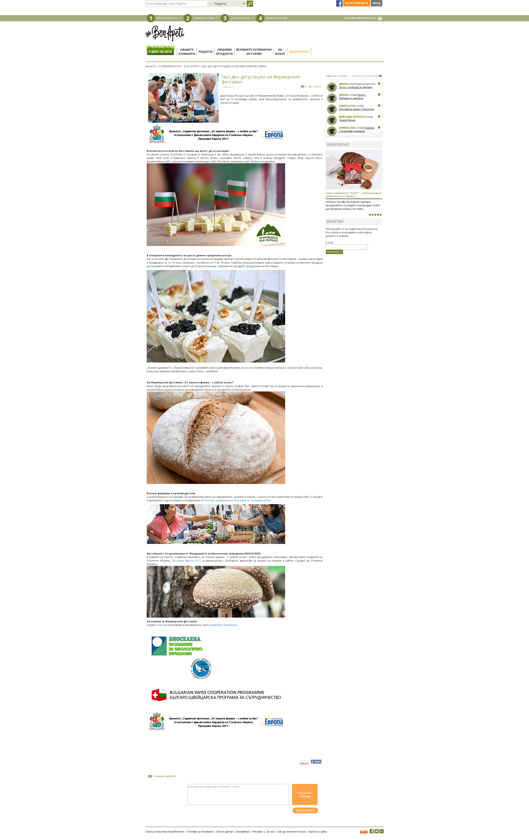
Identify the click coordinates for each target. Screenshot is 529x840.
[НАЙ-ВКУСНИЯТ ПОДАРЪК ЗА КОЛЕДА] (375, 215)
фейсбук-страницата (224, 625)
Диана (343, 84)
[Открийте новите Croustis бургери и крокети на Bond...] (373, 215)
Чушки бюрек (347, 120)
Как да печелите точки (291, 831)
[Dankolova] (332, 109)
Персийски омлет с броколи (356, 109)
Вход (376, 3)
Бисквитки (242, 831)
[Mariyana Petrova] (332, 120)
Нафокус (280, 52)
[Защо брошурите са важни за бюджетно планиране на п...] (381, 215)
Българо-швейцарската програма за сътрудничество (237, 500)
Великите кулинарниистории (254, 52)
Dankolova (347, 106)
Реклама (258, 831)
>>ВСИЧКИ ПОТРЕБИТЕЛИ (364, 76)
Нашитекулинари (187, 52)
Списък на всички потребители (164, 831)
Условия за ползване (200, 831)
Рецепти (205, 52)
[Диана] (332, 87)
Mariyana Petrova (352, 117)
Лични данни (224, 831)
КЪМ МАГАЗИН (361, 18)
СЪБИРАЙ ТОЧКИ (203, 18)
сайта (160, 625)
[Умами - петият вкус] (378, 215)
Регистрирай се (356, 3)
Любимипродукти (224, 52)
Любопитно (299, 52)
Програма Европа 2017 (186, 560)
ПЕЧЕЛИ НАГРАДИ (276, 18)
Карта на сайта (318, 831)
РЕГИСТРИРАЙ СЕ (167, 18)
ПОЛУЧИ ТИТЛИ (240, 18)
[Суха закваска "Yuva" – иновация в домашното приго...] (370, 215)
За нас (270, 831)
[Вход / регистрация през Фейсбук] (339, 3)
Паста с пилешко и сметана (355, 87)
